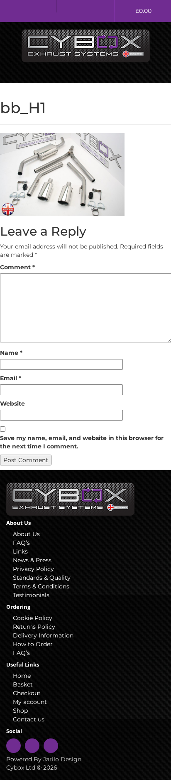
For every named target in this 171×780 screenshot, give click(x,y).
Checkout (27, 693)
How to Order (33, 644)
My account (30, 702)
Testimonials (31, 595)
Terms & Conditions (41, 586)
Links (20, 551)
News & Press (32, 560)
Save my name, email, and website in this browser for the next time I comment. (82, 442)
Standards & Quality (42, 577)
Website (12, 403)
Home (22, 675)
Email (10, 378)
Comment (17, 267)
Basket (23, 684)
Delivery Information (43, 635)
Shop (20, 710)
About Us (26, 534)
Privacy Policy (33, 569)
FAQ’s (21, 542)
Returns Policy (34, 626)
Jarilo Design (62, 759)
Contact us (28, 719)
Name (11, 353)
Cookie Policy (32, 618)
